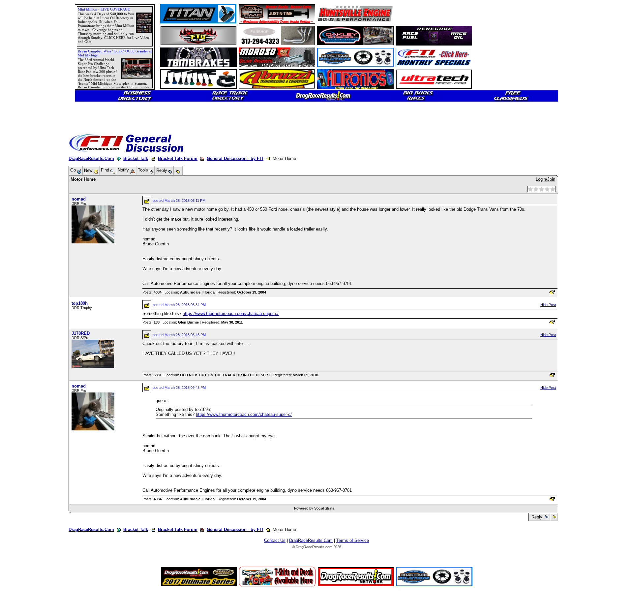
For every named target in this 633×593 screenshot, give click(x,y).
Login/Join (545, 179)
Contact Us (275, 540)
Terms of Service (352, 540)
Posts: (152, 292)
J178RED (81, 333)
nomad (79, 199)
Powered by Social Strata (314, 508)
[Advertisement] (28, 239)
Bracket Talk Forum (177, 158)
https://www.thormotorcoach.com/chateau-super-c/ (231, 313)
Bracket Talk (135, 158)
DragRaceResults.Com (91, 158)
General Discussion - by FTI (235, 158)
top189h (80, 303)
